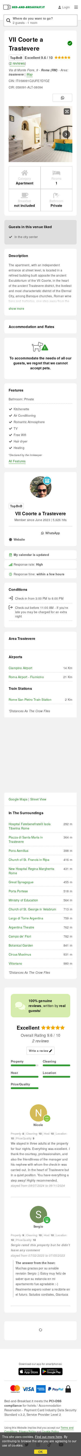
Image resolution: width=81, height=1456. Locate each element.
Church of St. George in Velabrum (32, 909)
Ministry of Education (23, 900)
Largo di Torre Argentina (26, 918)
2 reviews (17, 63)
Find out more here (48, 1436)
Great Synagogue (21, 882)
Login (66, 7)
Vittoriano (15, 963)
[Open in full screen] (67, 111)
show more (16, 308)
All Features (17, 461)
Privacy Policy (27, 1431)
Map (30, 74)
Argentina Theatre (21, 927)
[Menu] (76, 7)
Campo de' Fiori (20, 936)
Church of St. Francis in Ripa (29, 859)
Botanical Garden (21, 945)
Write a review (38, 1051)
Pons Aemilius (19, 850)
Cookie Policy (50, 1431)
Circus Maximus (20, 954)
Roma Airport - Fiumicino (26, 677)
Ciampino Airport (20, 668)
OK (40, 1452)
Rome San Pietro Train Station (30, 699)
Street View (38, 799)
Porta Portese (18, 891)
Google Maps (18, 799)
